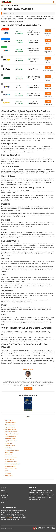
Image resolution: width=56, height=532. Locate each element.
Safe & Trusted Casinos (11, 468)
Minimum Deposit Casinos (12, 450)
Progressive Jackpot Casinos (12, 464)
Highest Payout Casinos (11, 431)
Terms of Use (4, 493)
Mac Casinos (8, 447)
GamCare (9, 517)
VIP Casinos (8, 471)
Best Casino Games (10, 424)
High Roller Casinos (10, 427)
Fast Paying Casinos (10, 422)
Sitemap (3, 490)
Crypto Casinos (9, 420)
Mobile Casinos (9, 452)
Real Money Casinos (10, 466)
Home (2, 5)
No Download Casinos (11, 457)
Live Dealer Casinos (10, 445)
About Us (3, 497)
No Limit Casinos (9, 459)
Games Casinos (9, 475)
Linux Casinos (8, 443)
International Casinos (10, 438)
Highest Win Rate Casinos (12, 434)
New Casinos (8, 454)
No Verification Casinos (11, 461)
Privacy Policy (5, 495)
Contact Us (4, 500)
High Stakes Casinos (10, 429)
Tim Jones (4, 13)
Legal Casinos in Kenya (11, 441)
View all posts (28, 388)
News (2, 502)
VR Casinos (8, 473)
